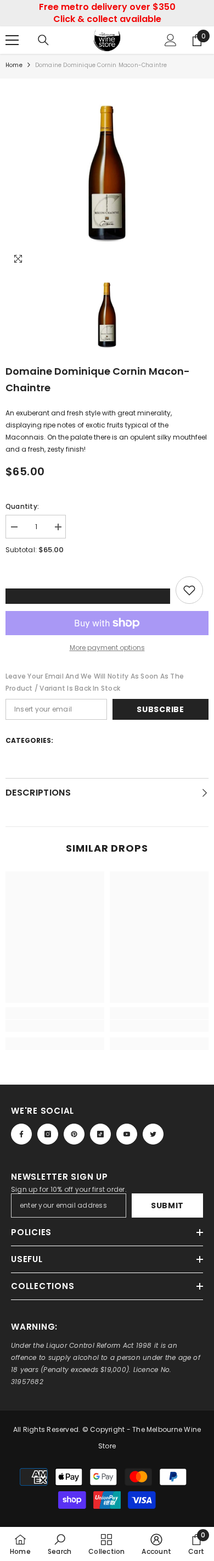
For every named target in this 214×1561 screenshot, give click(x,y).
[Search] (43, 40)
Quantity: (22, 506)
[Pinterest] (74, 1134)
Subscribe (160, 709)
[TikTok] (100, 1134)
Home (13, 65)
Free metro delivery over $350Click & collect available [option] (107, 13)
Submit (167, 1205)
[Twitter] (153, 1134)
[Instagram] (47, 1134)
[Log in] (171, 40)
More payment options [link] (107, 647)
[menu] (12, 40)
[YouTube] (126, 1134)
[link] (54, 1026)
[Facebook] (21, 1134)
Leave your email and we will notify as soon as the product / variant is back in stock (94, 682)
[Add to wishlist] (189, 590)
